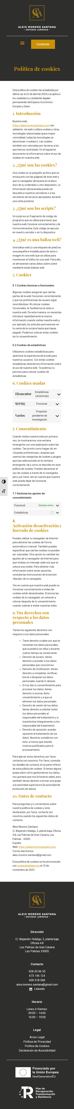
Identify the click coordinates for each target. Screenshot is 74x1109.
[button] (22, 43)
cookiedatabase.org (28, 865)
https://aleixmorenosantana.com (31, 125)
